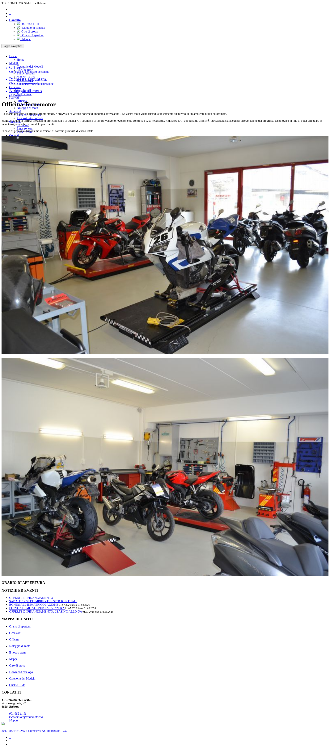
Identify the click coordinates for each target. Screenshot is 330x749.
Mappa (25, 39)
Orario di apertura (32, 35)
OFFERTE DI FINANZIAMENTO (31, 597)
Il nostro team (25, 128)
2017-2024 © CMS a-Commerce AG (24, 730)
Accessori (15, 111)
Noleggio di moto (19, 646)
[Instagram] (10, 740)
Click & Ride (17, 685)
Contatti (14, 135)
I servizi (14, 97)
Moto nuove (24, 94)
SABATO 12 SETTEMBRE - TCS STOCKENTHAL (43, 601)
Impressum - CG (57, 730)
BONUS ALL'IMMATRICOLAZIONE (34, 604)
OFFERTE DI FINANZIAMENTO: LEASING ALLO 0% (45, 611)
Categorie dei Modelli (30, 66)
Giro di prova (29, 31)
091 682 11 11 (29, 23)
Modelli (14, 63)
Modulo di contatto (32, 27)
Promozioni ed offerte (30, 118)
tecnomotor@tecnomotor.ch (26, 717)
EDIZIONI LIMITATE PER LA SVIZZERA (37, 608)
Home (13, 56)
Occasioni (15, 87)
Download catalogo (21, 672)
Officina (14, 639)
